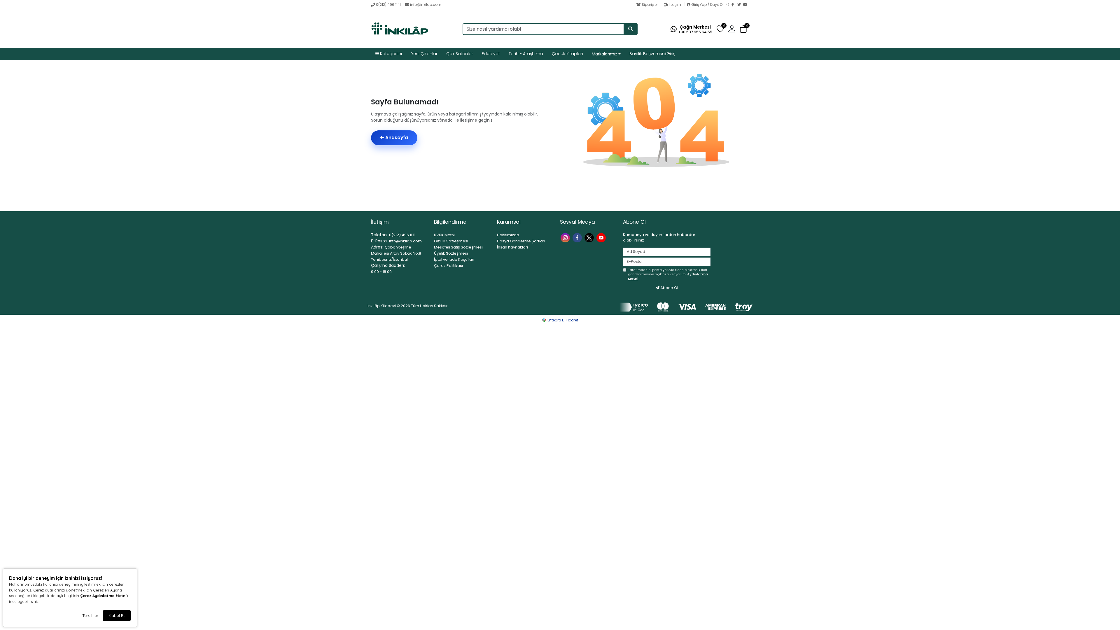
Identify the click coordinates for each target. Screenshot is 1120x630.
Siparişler (650, 4)
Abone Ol (668, 287)
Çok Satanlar (459, 54)
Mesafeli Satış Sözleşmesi (458, 247)
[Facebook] (734, 5)
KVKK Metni (444, 235)
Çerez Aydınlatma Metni (103, 595)
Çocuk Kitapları (567, 54)
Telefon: (379, 235)
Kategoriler (390, 54)
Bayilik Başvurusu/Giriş (652, 54)
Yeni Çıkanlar (424, 54)
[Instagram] (729, 5)
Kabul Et (117, 615)
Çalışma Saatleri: (388, 265)
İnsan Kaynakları (512, 247)
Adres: (377, 247)
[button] (743, 29)
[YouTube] (746, 5)
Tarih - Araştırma (526, 54)
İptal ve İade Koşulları (454, 259)
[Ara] (631, 29)
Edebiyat (491, 54)
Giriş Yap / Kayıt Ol (707, 4)
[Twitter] (740, 5)
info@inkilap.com (425, 4)
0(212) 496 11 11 (388, 4)
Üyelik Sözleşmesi (451, 253)
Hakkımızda (508, 235)
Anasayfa (396, 137)
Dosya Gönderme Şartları (521, 241)
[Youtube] (602, 237)
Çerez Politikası (448, 265)
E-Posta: (379, 241)
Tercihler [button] (90, 615)
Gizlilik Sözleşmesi (451, 241)
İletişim (675, 4)
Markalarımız (604, 54)
